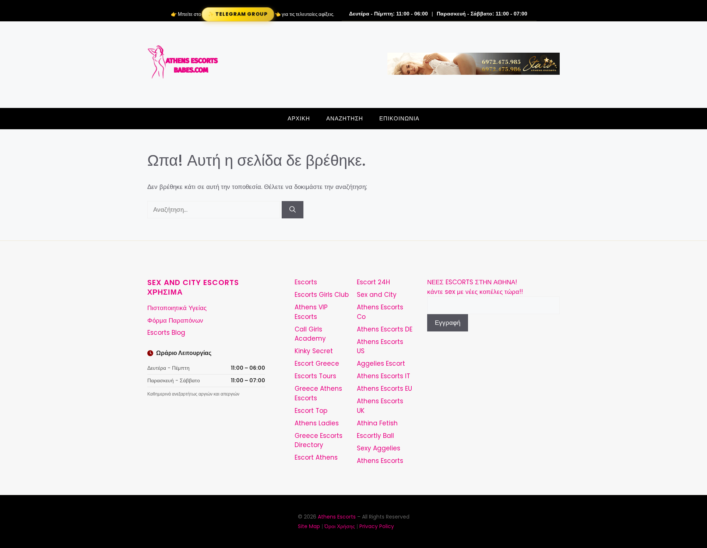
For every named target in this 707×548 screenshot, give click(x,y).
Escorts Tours (315, 376)
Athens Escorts (380, 460)
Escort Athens (316, 457)
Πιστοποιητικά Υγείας (177, 307)
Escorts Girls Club (322, 294)
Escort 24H (373, 282)
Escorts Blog (166, 332)
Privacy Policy (376, 526)
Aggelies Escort (381, 363)
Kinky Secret (314, 351)
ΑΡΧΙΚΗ (299, 118)
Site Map (309, 526)
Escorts (306, 282)
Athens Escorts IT (383, 376)
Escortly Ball (375, 435)
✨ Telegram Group (237, 14)
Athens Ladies (317, 423)
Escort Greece (317, 363)
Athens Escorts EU (384, 388)
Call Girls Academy (310, 334)
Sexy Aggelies (378, 448)
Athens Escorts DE (384, 329)
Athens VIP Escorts (311, 312)
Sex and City (377, 294)
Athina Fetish (377, 423)
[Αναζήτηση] (292, 210)
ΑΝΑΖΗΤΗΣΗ (344, 118)
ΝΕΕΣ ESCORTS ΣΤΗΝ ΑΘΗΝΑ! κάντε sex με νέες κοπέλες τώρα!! (475, 287)
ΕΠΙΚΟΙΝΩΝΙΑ (399, 118)
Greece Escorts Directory (318, 440)
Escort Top (311, 410)
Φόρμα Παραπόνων (175, 320)
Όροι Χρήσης (339, 526)
